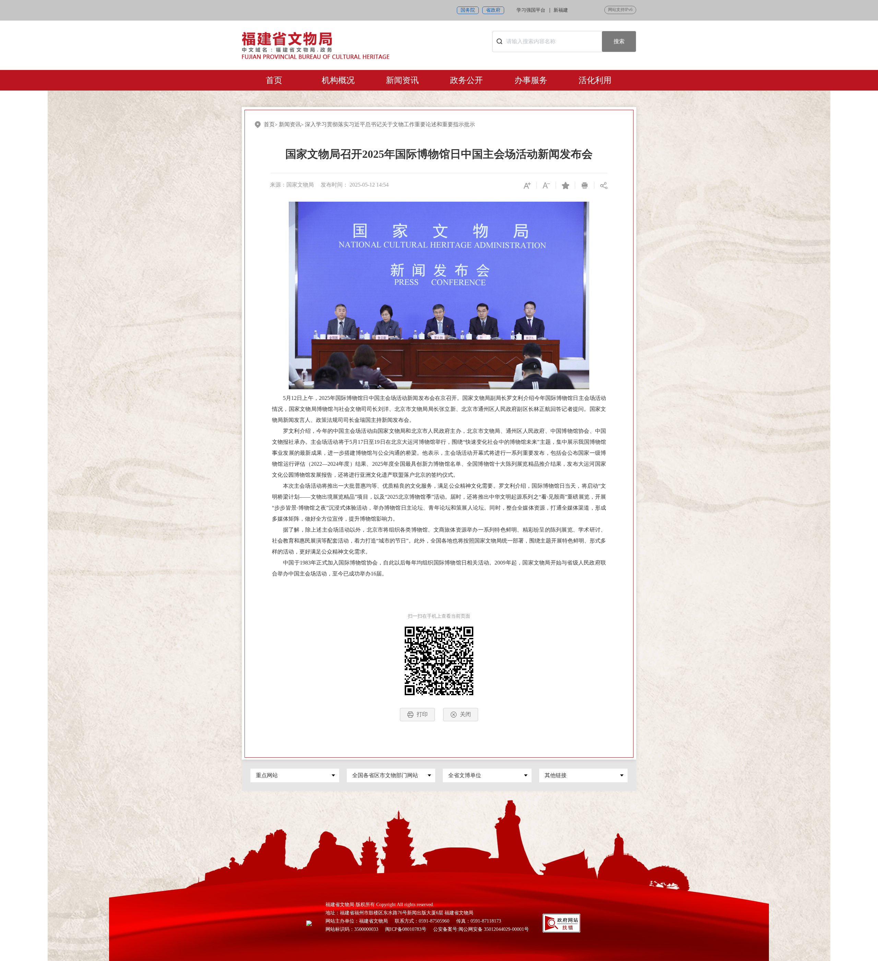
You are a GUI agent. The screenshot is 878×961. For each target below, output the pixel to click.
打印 (422, 714)
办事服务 (530, 80)
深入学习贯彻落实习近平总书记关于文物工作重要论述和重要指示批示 (390, 124)
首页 (274, 80)
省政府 (493, 10)
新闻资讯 (402, 80)
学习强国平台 (531, 10)
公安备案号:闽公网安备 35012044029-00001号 (481, 929)
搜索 (619, 41)
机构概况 (338, 80)
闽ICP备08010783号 (405, 929)
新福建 (561, 10)
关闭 (465, 714)
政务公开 (466, 80)
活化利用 (595, 80)
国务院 (468, 10)
